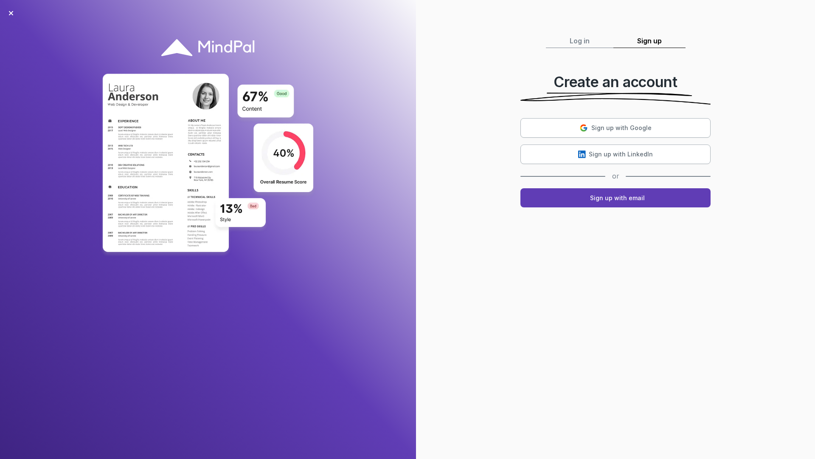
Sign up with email (617, 197)
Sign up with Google (621, 127)
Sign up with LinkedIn (621, 154)
